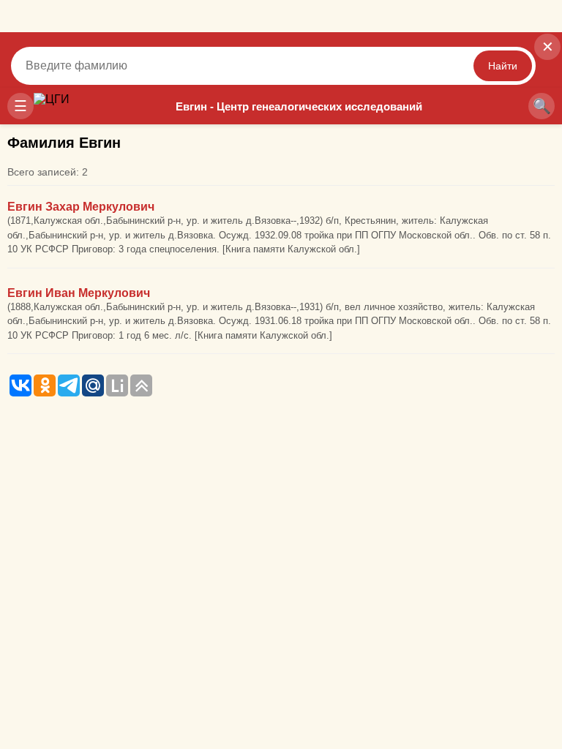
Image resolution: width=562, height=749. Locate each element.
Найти (502, 66)
